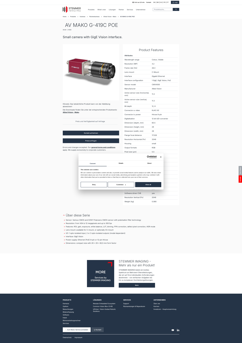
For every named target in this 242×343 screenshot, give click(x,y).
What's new (101, 10)
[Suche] (176, 9)
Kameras (82, 16)
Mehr (137, 285)
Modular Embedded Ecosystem (104, 303)
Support (126, 303)
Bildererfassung (68, 312)
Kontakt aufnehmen (91, 133)
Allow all (148, 184)
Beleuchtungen (68, 309)
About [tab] (149, 163)
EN (154, 2)
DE (158, 2)
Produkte (91, 10)
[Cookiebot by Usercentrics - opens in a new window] (148, 157)
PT (168, 2)
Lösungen (112, 10)
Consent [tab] (92, 163)
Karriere (156, 306)
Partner (121, 10)
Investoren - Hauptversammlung (165, 309)
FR (164, 2)
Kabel (65, 318)
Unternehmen (140, 10)
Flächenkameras (94, 16)
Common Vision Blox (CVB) (103, 306)
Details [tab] (121, 163)
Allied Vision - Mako (109, 16)
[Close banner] (160, 157)
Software (66, 315)
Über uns (157, 303)
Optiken (65, 306)
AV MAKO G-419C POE (127, 16)
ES (161, 2)
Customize (119, 184)
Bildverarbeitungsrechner (72, 320)
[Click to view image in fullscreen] (91, 72)
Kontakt (148, 2)
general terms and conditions (103, 147)
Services (130, 10)
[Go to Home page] (72, 9)
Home (64, 16)
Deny (94, 184)
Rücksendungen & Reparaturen (134, 306)
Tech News (240, 170)
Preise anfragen (91, 141)
